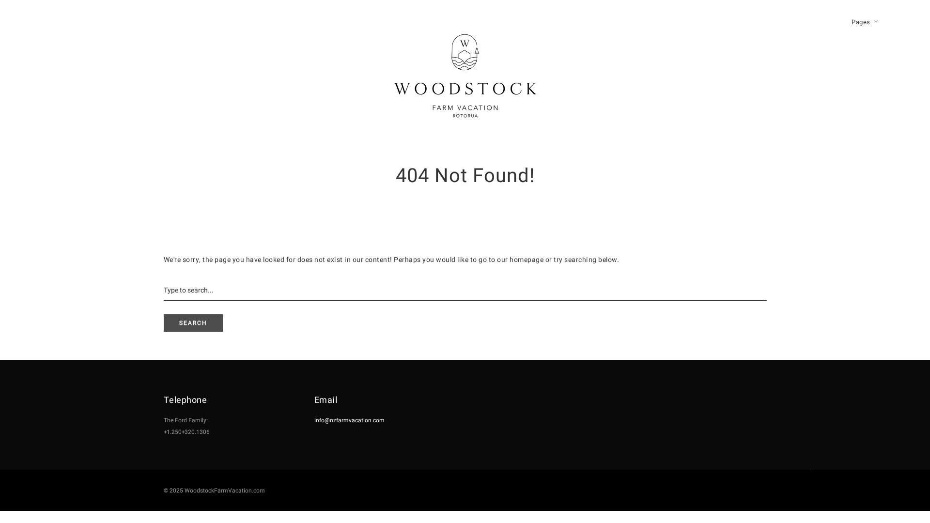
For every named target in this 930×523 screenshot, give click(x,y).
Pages (861, 22)
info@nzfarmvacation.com (349, 420)
